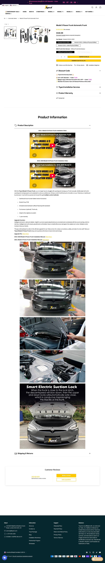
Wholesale (32, 543)
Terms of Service (58, 537)
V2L (64, 79)
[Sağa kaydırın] (47, 34)
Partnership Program (34, 540)
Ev (4, 18)
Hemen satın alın (78, 60)
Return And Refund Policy (61, 531)
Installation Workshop (35, 537)
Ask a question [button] (66, 479)
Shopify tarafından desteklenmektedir (22, 556)
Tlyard (10, 556)
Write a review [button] (66, 475)
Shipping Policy (58, 526)
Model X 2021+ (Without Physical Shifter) (85, 42)
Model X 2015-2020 (63, 42)
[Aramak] (92, 7)
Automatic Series (12, 18)
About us (31, 526)
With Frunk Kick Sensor (83, 52)
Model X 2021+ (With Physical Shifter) (68, 45)
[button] (60, 29)
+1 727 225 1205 (11, 533)
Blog (30, 534)
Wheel (59, 79)
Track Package (33, 531)
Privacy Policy (57, 534)
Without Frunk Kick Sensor (65, 52)
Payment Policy (58, 529)
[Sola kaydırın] (23, 34)
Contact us (32, 529)
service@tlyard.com (11, 530)
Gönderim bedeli (60, 35)
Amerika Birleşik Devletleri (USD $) (15, 552)
